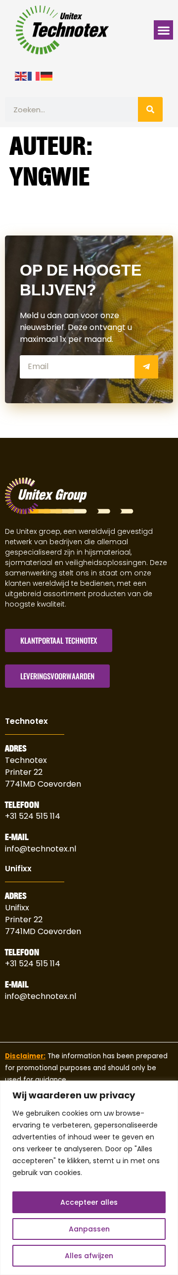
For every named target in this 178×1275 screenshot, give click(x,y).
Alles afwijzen (89, 1256)
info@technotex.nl (40, 848)
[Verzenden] (146, 366)
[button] (163, 30)
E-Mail (17, 837)
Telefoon (22, 805)
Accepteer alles (89, 1202)
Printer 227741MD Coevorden (43, 925)
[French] (34, 75)
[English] (21, 75)
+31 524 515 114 (32, 816)
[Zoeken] (150, 109)
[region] (89, 1178)
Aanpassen (89, 1229)
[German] (47, 75)
